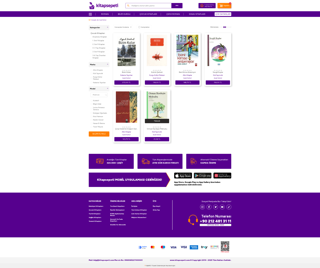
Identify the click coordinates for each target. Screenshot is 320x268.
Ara (177, 5)
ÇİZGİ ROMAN (173, 14)
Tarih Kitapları (94, 214)
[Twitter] (215, 208)
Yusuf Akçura (98, 127)
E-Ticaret (153, 265)
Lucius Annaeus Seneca (99, 109)
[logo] (103, 5)
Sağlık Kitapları (95, 217)
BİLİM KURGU (124, 14)
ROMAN (105, 14)
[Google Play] (203, 176)
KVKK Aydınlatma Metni (117, 214)
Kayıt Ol (210, 6)
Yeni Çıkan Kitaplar (139, 210)
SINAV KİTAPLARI (197, 14)
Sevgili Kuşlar (218, 72)
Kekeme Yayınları (99, 83)
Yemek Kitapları (95, 221)
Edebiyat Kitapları (96, 206)
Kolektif (96, 101)
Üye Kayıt (156, 206)
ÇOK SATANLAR (222, 14)
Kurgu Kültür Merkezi (97, 78)
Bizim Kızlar (126, 72)
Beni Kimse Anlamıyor (187, 72)
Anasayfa (93, 20)
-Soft (147, 265)
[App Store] (183, 176)
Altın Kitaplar (98, 70)
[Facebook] (209, 208)
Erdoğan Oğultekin (100, 113)
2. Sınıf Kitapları (98, 44)
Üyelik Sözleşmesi (117, 210)
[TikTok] (228, 208)
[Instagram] (202, 208)
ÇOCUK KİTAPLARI (148, 14)
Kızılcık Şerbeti (157, 72)
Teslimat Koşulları (117, 206)
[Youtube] (222, 208)
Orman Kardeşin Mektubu (157, 129)
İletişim (134, 206)
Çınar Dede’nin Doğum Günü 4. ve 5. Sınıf (126, 129)
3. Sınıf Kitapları (98, 52)
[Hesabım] (202, 5)
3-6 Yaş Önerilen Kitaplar (99, 56)
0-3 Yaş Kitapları (98, 48)
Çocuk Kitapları (98, 33)
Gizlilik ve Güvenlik (118, 225)
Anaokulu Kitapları (99, 37)
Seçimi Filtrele (99, 134)
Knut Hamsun (98, 116)
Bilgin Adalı (97, 104)
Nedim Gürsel (98, 120)
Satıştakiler (145, 27)
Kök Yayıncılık (98, 73)
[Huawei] (222, 176)
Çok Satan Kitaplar (139, 214)
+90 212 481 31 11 (215, 221)
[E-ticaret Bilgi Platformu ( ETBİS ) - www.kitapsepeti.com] (225, 247)
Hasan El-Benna (99, 123)
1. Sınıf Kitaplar (98, 41)
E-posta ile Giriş (209, 5)
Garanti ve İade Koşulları (116, 220)
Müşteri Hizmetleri (138, 217)
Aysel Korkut (126, 78)
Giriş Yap (156, 210)
